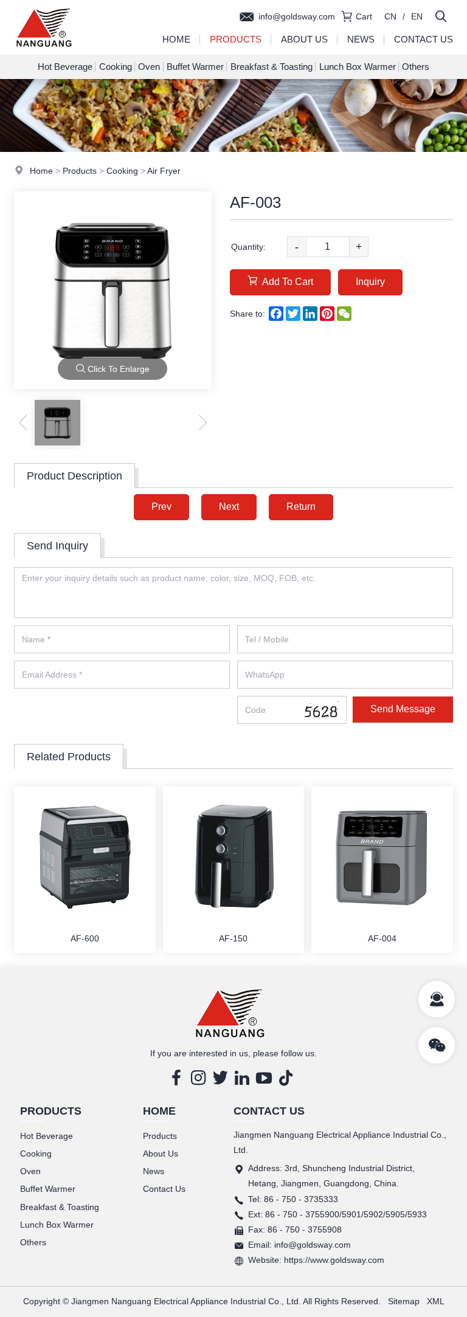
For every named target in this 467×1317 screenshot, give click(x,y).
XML (436, 1301)
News (361, 39)
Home (176, 39)
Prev (161, 506)
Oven (149, 66)
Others (415, 66)
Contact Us (423, 39)
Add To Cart (287, 282)
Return (301, 506)
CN (390, 16)
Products (235, 39)
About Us (304, 39)
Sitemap (404, 1301)
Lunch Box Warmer (357, 66)
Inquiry (370, 282)
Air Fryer (164, 171)
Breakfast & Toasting (271, 66)
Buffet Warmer (195, 66)
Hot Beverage (65, 66)
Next (229, 506)
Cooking (115, 66)
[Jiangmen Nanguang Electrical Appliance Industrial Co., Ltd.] (44, 52)
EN (417, 16)
